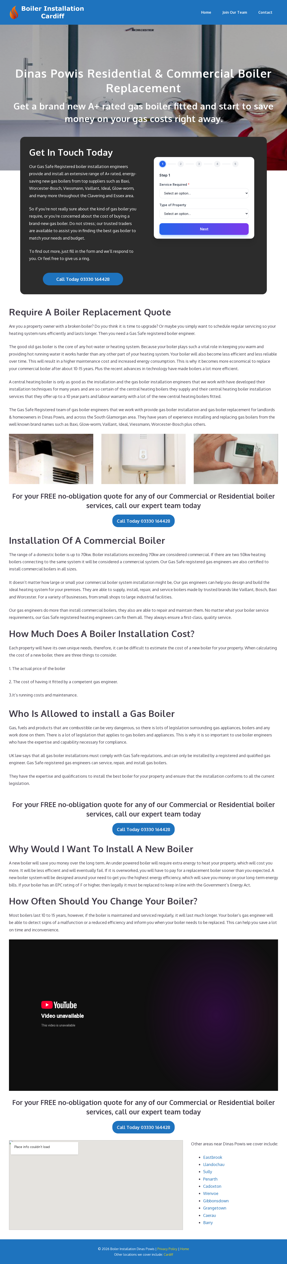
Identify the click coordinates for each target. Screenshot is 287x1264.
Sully (207, 1171)
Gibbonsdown (216, 1200)
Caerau (209, 1215)
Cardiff (168, 1254)
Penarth (210, 1179)
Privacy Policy (167, 1249)
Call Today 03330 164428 (83, 279)
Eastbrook (212, 1157)
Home (206, 12)
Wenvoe (210, 1193)
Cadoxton (212, 1186)
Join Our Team (234, 12)
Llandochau (213, 1164)
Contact (265, 12)
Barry (208, 1222)
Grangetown (214, 1207)
